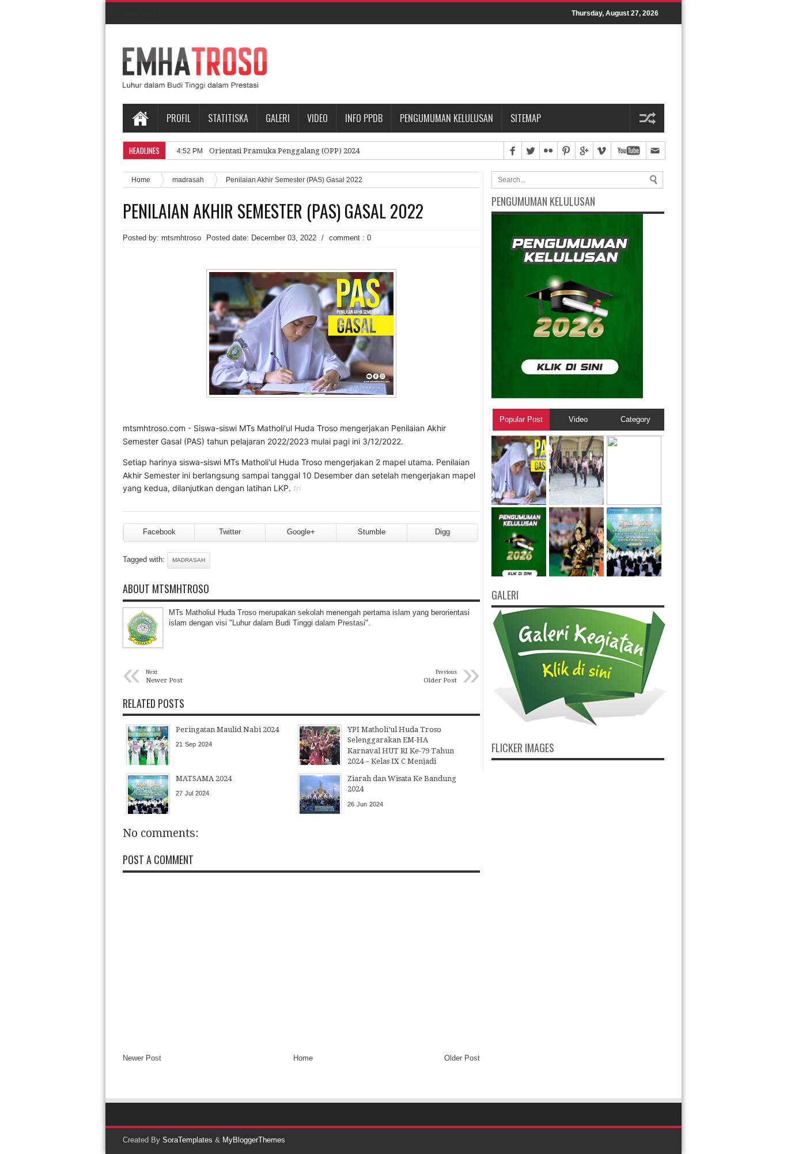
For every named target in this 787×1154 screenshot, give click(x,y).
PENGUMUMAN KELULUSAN (446, 118)
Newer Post (142, 1058)
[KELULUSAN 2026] (518, 574)
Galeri (278, 118)
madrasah (188, 179)
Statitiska (228, 118)
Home (140, 118)
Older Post (462, 1058)
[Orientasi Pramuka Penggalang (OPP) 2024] (576, 502)
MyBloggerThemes (253, 1140)
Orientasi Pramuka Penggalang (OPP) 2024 (284, 150)
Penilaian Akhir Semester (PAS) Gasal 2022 (273, 211)
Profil (179, 118)
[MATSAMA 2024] (634, 574)
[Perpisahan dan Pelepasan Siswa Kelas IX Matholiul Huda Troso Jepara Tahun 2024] (634, 502)
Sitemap (525, 118)
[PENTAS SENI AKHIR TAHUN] (576, 574)
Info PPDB (364, 118)
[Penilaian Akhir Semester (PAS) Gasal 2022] (518, 502)
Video (317, 118)
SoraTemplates (187, 1140)
